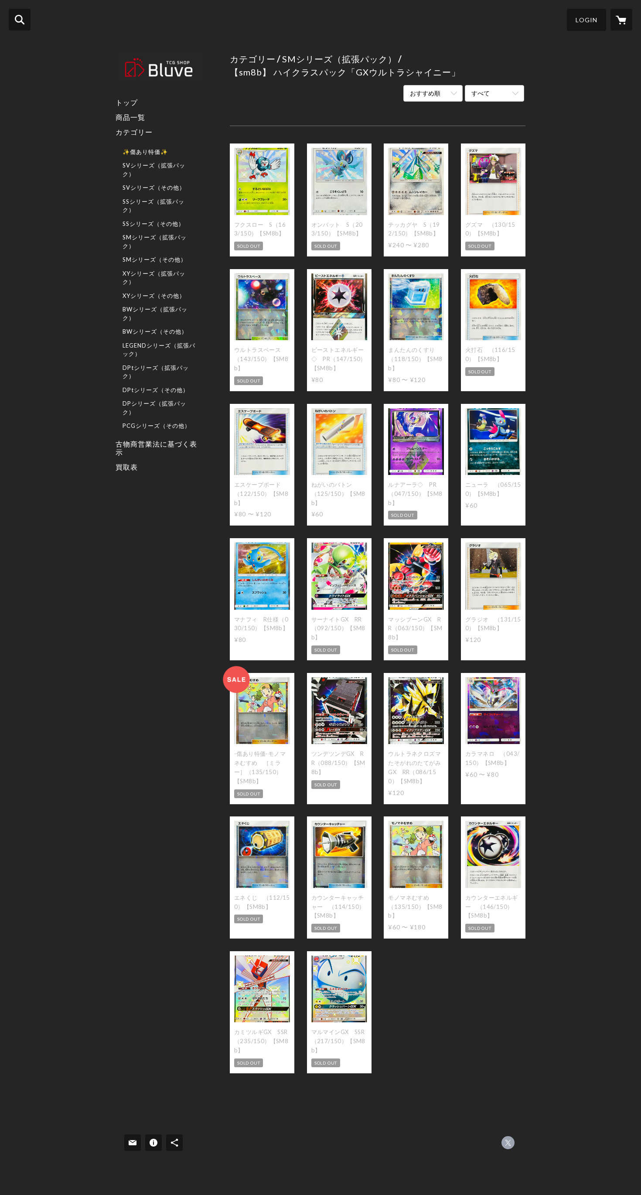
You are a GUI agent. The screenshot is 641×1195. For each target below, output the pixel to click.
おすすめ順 (425, 93)
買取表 (127, 467)
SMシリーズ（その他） (155, 259)
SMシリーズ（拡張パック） (155, 241)
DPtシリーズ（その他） (156, 389)
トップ (127, 102)
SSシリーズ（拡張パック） (153, 206)
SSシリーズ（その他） (153, 223)
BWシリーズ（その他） (155, 331)
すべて (480, 93)
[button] (586, 20)
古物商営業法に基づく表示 (156, 448)
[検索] (20, 20)
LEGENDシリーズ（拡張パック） (159, 350)
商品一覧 (130, 117)
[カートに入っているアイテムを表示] (621, 20)
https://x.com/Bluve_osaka (508, 1142)
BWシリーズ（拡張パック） (155, 313)
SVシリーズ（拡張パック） (154, 170)
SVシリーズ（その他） (154, 187)
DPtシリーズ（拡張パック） (156, 372)
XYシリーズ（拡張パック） (154, 278)
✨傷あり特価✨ (145, 151)
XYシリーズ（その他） (154, 295)
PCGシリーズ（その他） (157, 425)
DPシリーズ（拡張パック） (154, 408)
